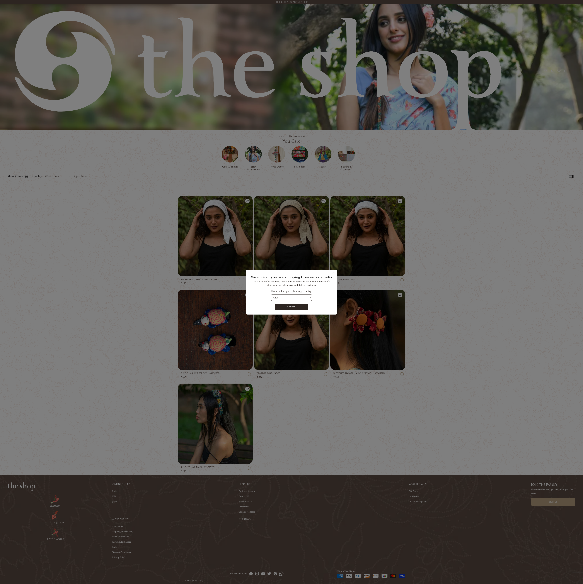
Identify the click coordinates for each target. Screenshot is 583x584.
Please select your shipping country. (291, 291)
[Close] (333, 273)
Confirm (291, 306)
